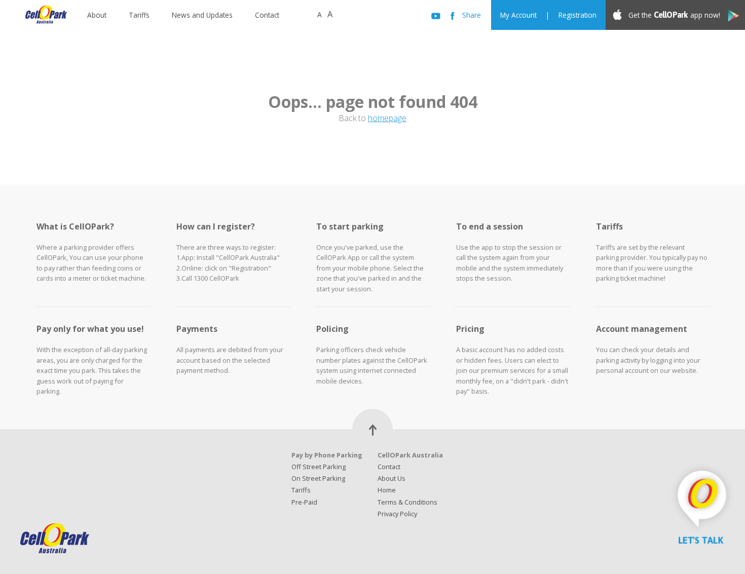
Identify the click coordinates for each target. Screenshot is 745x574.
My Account (518, 15)
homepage (387, 118)
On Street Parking (318, 478)
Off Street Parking (318, 466)
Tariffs (139, 15)
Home (387, 489)
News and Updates (202, 15)
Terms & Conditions (407, 502)
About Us (391, 478)
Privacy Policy (397, 513)
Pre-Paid (304, 502)
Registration (577, 15)
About (96, 15)
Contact (267, 15)
